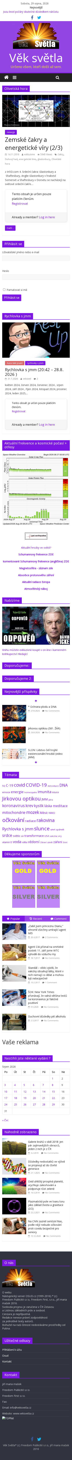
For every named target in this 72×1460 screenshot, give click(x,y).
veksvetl (27, 378)
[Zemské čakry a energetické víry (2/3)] (36, 97)
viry (60, 836)
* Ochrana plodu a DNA (42, 706)
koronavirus (13, 805)
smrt (52, 829)
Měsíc (44, 813)
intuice (55, 792)
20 (34, 1098)
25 (15, 1104)
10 (5, 1091)
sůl (22, 836)
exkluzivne (29, 154)
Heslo (5, 271)
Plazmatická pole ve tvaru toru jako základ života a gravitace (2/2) (46, 1205)
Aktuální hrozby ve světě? (36, 547)
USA (46, 836)
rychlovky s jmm (35, 363)
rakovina (46, 820)
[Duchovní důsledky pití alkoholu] (15, 1014)
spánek (60, 829)
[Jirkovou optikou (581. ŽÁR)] (14, 728)
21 (43, 1098)
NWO (52, 813)
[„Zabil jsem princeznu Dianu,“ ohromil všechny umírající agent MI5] (15, 923)
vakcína (53, 836)
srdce (7, 835)
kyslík (39, 805)
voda (17, 841)
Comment (60, 918)
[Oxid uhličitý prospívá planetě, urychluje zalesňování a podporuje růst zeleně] (15, 1179)
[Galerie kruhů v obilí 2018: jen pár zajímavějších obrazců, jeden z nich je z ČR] (15, 1140)
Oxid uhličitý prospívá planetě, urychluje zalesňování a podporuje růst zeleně (46, 1185)
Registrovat (20, 204)
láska (48, 806)
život (65, 842)
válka (24, 842)
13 (34, 1091)
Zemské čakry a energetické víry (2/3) (33, 144)
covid (19, 785)
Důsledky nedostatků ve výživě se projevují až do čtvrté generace (46, 1165)
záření (57, 842)
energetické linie (27, 159)
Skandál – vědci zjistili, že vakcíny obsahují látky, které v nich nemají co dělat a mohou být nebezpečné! (46, 973)
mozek (32, 812)
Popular (15, 918)
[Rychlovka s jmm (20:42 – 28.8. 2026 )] (36, 324)
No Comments (52, 710)
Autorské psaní (15, 363)
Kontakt (7, 1361)
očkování (13, 820)
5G (3, 785)
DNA (63, 785)
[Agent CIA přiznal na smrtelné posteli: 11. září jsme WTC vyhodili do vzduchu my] (15, 944)
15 (53, 1091)
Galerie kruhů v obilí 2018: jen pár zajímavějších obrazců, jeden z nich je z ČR (45, 1145)
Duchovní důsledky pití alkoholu (47, 1016)
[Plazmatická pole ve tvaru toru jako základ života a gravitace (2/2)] (15, 1200)
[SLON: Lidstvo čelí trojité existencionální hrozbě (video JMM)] (14, 750)
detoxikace (53, 785)
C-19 (9, 785)
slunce (42, 828)
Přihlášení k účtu (12, 1349)
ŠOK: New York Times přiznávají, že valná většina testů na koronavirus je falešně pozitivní (47, 997)
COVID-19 (36, 785)
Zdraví (43, 842)
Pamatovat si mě (17, 290)
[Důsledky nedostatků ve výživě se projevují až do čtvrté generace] (15, 1160)
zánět (50, 842)
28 (43, 1104)
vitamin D (7, 842)
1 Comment (51, 982)
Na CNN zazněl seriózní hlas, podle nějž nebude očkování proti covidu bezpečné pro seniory (45, 1227)
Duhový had (11, 159)
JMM (45, 799)
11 (15, 1091)
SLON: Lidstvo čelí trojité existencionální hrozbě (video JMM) (45, 753)
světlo (16, 836)
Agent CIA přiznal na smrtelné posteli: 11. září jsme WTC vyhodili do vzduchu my (46, 950)
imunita (44, 791)
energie (17, 791)
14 (43, 1091)
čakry (60, 154)
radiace (30, 821)
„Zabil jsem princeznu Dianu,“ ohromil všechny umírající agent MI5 (47, 929)
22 (53, 1098)
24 (5, 1104)
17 (5, 1098)
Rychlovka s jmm (17, 829)
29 (53, 1104)
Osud (5, 1355)
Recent (37, 918)
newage (11, 132)
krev (29, 805)
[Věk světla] (6, 77)
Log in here (47, 217)
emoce (6, 792)
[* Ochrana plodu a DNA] (14, 707)
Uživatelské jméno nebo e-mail (20, 252)
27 (34, 1104)
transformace (34, 836)
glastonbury (43, 159)
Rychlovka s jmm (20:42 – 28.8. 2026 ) (34, 372)
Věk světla (36, 57)
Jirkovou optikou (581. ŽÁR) (44, 728)
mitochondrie (13, 812)
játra (51, 799)
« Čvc (5, 1120)
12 (24, 1091)
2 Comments (51, 937)
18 (15, 1098)
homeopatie (30, 792)
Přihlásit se (11, 298)
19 (24, 1098)
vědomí (34, 842)
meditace (60, 806)
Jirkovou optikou (21, 798)
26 (24, 1104)
